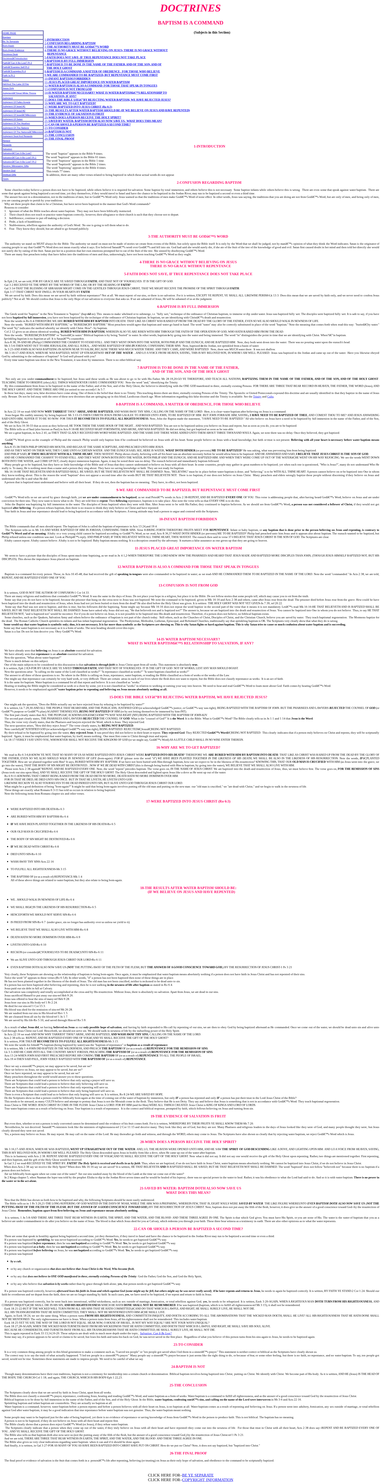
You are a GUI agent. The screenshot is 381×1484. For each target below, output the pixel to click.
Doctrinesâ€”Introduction (15, 58)
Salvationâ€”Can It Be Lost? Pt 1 (19, 157)
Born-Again (8, 45)
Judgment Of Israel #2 (14, 111)
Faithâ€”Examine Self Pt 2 (16, 67)
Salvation (7, 149)
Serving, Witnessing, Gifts (16, 166)
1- (57, 39)
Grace (6, 80)
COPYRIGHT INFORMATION (207, 1480)
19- (74, 113)
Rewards (7, 145)
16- (70, 103)
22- (88, 124)
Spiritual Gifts (9, 174)
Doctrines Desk (10, 54)
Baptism (7, 37)
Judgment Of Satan (13, 119)
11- (87, 82)
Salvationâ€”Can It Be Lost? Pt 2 (19, 162)
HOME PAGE (9, 33)
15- (108, 99)
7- (103, 64)
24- (58, 131)
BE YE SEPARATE (198, 1475)
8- (102, 71)
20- (83, 117)
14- (106, 92)
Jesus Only (8, 88)
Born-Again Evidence (13, 50)
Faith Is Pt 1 (9, 75)
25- (59, 135)
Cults (270, 396)
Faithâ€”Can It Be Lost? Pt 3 (17, 63)
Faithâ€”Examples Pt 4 (14, 71)
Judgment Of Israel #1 (14, 106)
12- (101, 85)
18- (117, 110)
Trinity (6, 179)
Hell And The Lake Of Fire (16, 84)
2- (70, 43)
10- (67, 78)
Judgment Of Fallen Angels (16, 102)
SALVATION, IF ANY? (63, 96)
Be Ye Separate (11, 41)
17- (78, 106)
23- (56, 128)
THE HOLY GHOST (59, 68)
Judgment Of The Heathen (16, 123)
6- (69, 60)
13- (68, 89)
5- (95, 57)
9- (101, 75)
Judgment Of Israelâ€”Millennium (19, 115)
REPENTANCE (57, 53)
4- (106, 50)
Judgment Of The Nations (16, 128)
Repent (6, 140)
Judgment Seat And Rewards (17, 136)
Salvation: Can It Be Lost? (156, 1333)
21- (103, 121)
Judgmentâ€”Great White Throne (19, 93)
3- (77, 46)
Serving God (9, 170)
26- (60, 138)
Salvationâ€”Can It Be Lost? (17, 153)
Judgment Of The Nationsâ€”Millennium (23, 132)
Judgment (8, 98)
